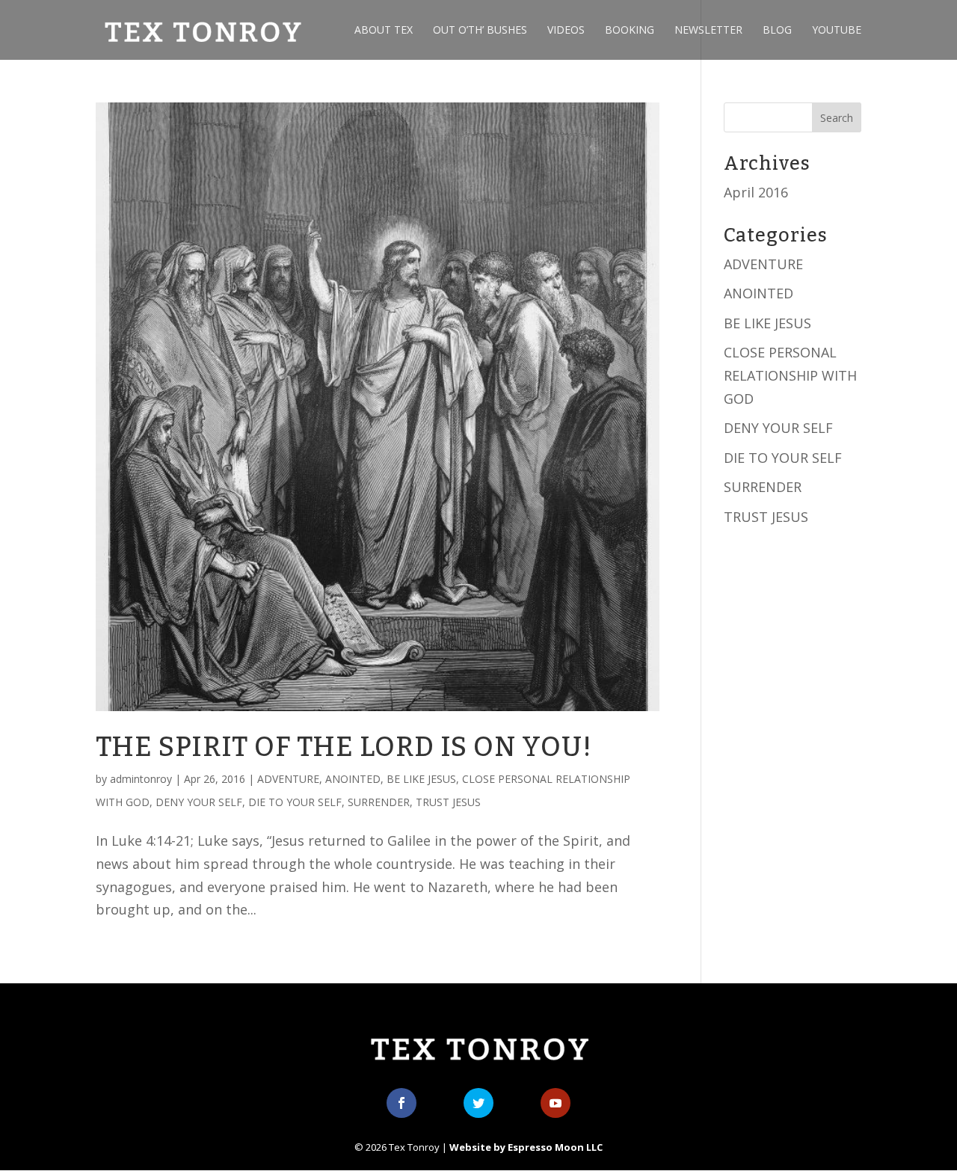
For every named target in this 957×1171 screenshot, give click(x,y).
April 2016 (756, 192)
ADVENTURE (288, 779)
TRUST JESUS (448, 802)
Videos (566, 31)
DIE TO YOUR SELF (295, 802)
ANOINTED (353, 779)
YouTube (836, 31)
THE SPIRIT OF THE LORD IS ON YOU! (344, 747)
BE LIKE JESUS (421, 779)
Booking (629, 31)
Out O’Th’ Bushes (480, 31)
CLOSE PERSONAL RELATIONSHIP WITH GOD (790, 375)
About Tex (383, 31)
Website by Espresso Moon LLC (526, 1147)
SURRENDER (379, 802)
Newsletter (708, 31)
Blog (777, 31)
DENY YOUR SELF (199, 802)
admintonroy (141, 779)
